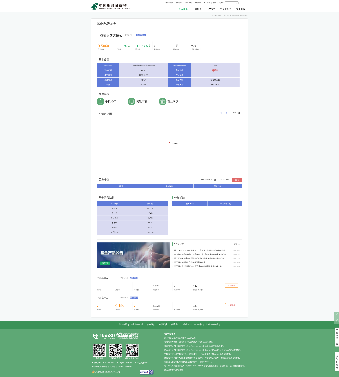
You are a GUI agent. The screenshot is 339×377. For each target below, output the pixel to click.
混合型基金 (134, 278)
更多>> (237, 244)
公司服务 (197, 9)
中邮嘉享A (102, 297)
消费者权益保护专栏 (192, 324)
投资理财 (239, 15)
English (221, 3)
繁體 (214, 3)
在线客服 (198, 3)
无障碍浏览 (169, 3)
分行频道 (179, 3)
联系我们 (175, 324)
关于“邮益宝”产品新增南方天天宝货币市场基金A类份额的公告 (199, 250)
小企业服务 (226, 9)
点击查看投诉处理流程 (173, 370)
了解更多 (105, 263)
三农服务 (211, 9)
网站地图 (123, 324)
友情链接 (163, 324)
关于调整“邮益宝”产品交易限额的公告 (189, 262)
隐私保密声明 (137, 324)
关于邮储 (241, 9)
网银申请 (141, 101)
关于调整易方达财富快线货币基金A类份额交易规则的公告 (198, 266)
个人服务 (183, 9)
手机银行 (110, 101)
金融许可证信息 (213, 324)
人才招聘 (207, 3)
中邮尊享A (102, 278)
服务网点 (188, 3)
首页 (225, 15)
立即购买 (231, 285)
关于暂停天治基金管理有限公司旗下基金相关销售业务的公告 (199, 258)
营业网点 (173, 101)
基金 (246, 15)
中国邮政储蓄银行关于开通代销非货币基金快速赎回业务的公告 (200, 254)
